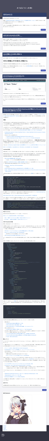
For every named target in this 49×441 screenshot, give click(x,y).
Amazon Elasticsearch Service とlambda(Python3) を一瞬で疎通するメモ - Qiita (19, 168)
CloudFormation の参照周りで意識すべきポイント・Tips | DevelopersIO (19, 329)
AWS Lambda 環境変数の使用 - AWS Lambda (13, 158)
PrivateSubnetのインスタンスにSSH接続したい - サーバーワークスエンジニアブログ (19, 349)
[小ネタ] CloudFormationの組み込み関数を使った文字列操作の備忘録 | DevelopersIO (21, 335)
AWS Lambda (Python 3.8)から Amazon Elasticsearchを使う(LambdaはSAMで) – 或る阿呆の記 (20, 195)
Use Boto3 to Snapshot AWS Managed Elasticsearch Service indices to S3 (19, 136)
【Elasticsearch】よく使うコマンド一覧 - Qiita (13, 375)
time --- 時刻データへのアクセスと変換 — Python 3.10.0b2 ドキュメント (17, 217)
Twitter (4, 428)
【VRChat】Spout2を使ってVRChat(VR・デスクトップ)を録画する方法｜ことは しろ (21, 20)
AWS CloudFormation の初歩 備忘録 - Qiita (14, 324)
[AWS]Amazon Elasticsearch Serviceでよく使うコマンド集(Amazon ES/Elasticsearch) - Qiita (21, 373)
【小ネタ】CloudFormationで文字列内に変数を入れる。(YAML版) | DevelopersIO (20, 333)
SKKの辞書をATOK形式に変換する (12, 54)
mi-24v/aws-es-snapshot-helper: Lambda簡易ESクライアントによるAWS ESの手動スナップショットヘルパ (27, 144)
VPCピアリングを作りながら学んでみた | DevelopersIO (14, 232)
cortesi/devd (31, 358)
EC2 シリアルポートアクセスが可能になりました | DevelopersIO (17, 355)
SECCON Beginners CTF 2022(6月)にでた (13, 76)
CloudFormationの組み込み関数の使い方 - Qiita (14, 323)
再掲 (32, 173)
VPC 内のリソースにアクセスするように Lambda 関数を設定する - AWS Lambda (19, 230)
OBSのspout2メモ (7, 14)
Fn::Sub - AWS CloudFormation (11, 336)
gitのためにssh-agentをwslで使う (11, 35)
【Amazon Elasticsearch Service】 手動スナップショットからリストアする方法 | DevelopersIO (23, 137)
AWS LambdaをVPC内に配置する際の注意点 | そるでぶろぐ (15, 235)
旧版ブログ (5, 429)
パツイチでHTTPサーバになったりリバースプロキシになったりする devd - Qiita (19, 363)
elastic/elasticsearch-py (41, 191)
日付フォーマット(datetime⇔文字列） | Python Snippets (13, 215)
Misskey (4, 425)
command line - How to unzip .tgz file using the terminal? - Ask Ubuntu (18, 365)
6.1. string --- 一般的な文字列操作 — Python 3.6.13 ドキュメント (16, 219)
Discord (4, 427)
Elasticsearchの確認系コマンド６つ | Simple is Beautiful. (15, 376)
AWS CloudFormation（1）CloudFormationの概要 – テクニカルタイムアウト (19, 326)
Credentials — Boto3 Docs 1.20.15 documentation (14, 165)
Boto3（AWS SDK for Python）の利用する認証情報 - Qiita (16, 161)
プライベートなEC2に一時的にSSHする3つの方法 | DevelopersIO (16, 348)
